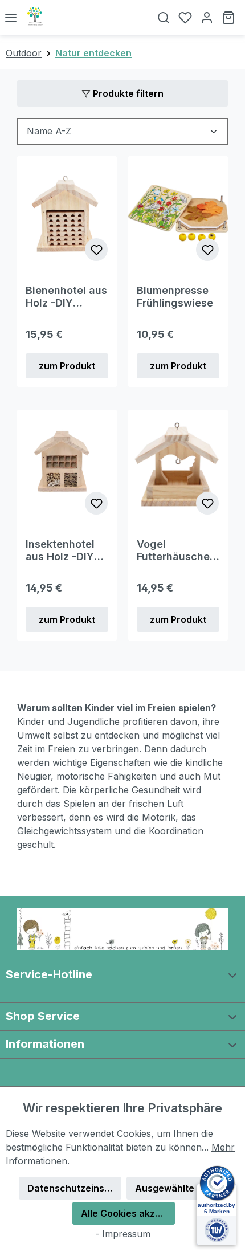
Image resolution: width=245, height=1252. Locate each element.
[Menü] (11, 17)
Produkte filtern (127, 93)
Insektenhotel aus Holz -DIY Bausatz (60, 550)
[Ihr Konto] (207, 17)
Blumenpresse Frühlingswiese (175, 296)
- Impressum (122, 1233)
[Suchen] (163, 17)
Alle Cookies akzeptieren (128, 1213)
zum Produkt (67, 366)
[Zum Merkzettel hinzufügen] (96, 249)
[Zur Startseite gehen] (84, 17)
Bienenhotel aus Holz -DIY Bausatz (66, 296)
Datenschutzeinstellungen (74, 1188)
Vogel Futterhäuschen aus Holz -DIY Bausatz (176, 550)
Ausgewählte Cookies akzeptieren (182, 1188)
